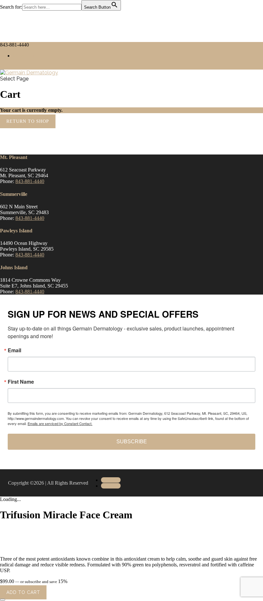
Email (14, 350)
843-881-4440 (29, 181)
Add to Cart (23, 592)
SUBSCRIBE (131, 441)
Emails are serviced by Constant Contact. (60, 423)
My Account (25, 55)
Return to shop (27, 121)
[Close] (2, 600)
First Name (21, 381)
